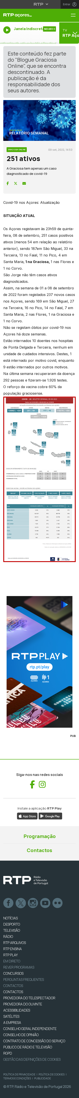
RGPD (7, 1053)
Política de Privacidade (19, 1074)
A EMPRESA (12, 1022)
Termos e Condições (17, 1078)
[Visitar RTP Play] (39, 662)
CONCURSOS (13, 973)
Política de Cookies (52, 1074)
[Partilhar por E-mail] (24, 183)
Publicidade (42, 1078)
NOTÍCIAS (10, 918)
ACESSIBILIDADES (16, 1010)
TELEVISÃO (11, 930)
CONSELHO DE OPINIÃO (21, 1034)
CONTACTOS (13, 991)
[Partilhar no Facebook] (8, 183)
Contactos (39, 850)
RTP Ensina (12, 948)
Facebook (8, 903)
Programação (39, 836)
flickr (57, 903)
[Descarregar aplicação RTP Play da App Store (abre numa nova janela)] (27, 815)
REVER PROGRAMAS (18, 967)
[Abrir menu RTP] (39, 4)
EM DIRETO (11, 961)
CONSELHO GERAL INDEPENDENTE (30, 1028)
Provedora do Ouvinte (22, 1004)
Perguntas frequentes (23, 979)
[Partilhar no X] (15, 183)
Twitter (21, 903)
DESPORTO (11, 924)
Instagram (33, 903)
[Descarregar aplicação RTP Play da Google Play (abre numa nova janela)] (50, 815)
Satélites (11, 1016)
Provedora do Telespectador (29, 998)
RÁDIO (8, 936)
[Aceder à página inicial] (26, 15)
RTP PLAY (10, 955)
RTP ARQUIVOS (14, 942)
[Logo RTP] (25, 880)
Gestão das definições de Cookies (32, 1059)
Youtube (45, 903)
